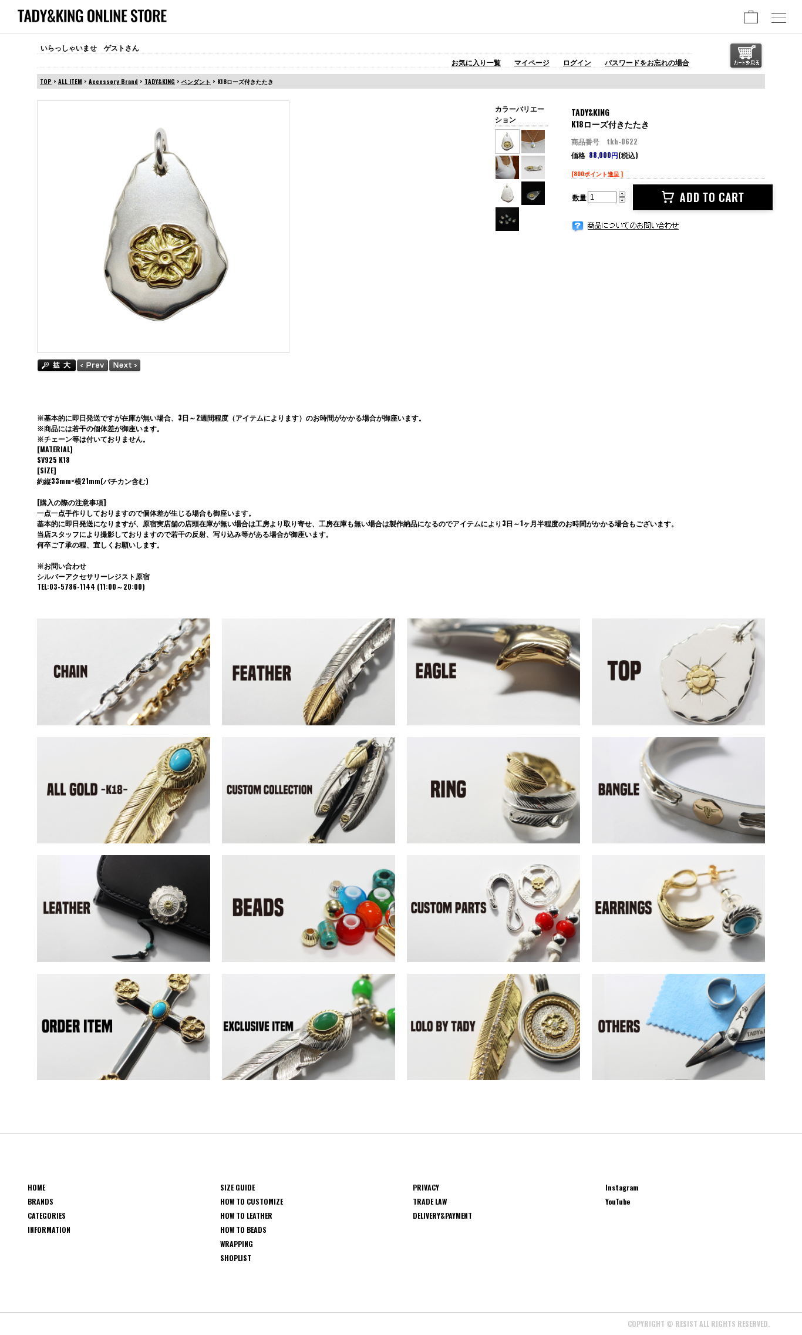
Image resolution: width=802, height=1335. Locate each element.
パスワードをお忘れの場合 (647, 62)
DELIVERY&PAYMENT (442, 1215)
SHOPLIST (235, 1258)
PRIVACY (426, 1187)
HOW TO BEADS (243, 1230)
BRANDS (40, 1201)
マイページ (532, 62)
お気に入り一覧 (476, 62)
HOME (36, 1187)
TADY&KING (159, 81)
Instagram (622, 1187)
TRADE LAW (430, 1201)
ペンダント (196, 81)
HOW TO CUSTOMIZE (251, 1201)
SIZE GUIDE (237, 1187)
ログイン (577, 62)
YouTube (617, 1201)
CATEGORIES (47, 1215)
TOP (46, 81)
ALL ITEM (70, 81)
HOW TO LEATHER (246, 1215)
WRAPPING (236, 1244)
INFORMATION (49, 1230)
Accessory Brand (113, 81)
